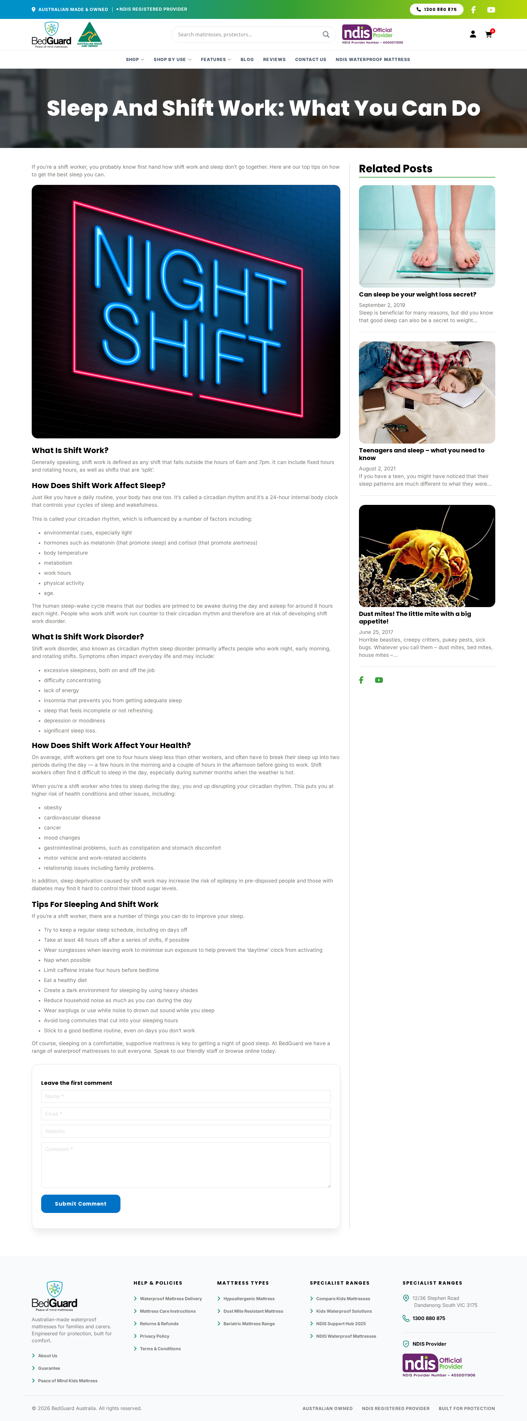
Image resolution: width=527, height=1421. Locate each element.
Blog (247, 59)
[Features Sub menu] (229, 59)
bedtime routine (101, 1030)
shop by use (170, 59)
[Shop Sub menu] (142, 59)
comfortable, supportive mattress (134, 1043)
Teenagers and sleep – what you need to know (422, 454)
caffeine (67, 970)
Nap (49, 960)
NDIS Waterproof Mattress (373, 59)
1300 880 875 (440, 9)
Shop (132, 59)
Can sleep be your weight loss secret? (417, 294)
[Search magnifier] (325, 34)
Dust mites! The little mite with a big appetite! (415, 618)
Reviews (274, 59)
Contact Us (311, 59)
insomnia (55, 700)
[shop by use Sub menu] (190, 59)
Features (213, 59)
